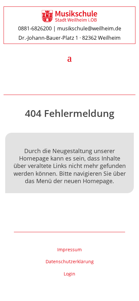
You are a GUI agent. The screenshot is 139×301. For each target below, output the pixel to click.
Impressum (69, 249)
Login (69, 274)
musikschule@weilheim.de (89, 28)
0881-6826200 (35, 28)
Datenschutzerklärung (70, 261)
